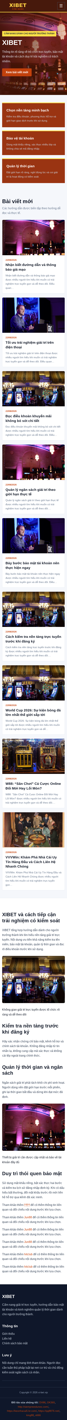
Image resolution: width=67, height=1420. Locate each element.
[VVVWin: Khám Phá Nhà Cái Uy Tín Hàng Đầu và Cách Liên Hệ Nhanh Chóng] (33, 829)
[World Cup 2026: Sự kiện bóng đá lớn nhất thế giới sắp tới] (33, 682)
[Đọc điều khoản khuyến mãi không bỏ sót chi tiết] (33, 388)
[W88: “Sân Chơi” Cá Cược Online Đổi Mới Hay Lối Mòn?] (33, 756)
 (27, 1204)
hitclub (28, 1254)
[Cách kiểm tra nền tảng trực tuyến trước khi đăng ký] (33, 609)
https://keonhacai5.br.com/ (22, 1410)
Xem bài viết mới (17, 72)
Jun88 (28, 1217)
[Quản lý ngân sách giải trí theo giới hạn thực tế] (33, 462)
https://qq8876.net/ (48, 1410)
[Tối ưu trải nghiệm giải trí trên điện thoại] (33, 315)
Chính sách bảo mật (15, 1343)
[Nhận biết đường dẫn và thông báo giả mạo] (33, 237)
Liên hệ (7, 1338)
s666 (38, 1415)
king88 (30, 1415)
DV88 (42, 1402)
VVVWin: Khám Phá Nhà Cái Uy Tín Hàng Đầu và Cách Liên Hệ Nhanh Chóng (31, 861)
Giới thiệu (8, 1333)
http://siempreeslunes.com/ (33, 1406)
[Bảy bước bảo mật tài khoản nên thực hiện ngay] (33, 535)
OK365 (51, 1402)
